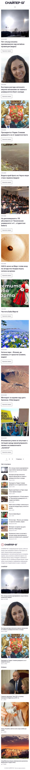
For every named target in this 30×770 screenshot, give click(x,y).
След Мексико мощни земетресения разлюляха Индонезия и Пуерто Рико (14, 761)
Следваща (20, 459)
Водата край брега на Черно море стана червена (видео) (15, 176)
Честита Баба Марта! (9, 312)
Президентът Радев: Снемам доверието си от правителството (14, 133)
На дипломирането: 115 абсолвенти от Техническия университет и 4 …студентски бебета (13, 222)
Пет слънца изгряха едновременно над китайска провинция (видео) (12, 44)
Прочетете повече (7, 51)
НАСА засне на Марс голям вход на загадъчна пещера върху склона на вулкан (14, 268)
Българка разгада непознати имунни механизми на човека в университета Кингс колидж (14, 89)
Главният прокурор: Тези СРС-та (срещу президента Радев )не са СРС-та (12, 697)
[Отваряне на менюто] (15, 7)
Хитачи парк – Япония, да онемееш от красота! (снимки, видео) (13, 354)
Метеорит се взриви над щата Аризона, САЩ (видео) (13, 399)
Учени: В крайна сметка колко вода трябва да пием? (13, 729)
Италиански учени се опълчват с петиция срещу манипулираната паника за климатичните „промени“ (14, 444)
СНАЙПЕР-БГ (15, 3)
